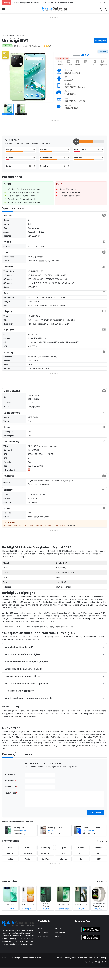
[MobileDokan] (54, 9)
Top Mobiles (43, 932)
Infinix (99, 853)
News (40, 928)
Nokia (10, 859)
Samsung (45, 847)
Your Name (10, 774)
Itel (81, 859)
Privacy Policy (70, 958)
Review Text (11, 793)
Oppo (63, 847)
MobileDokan (35, 958)
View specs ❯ (20, 833)
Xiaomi (28, 847)
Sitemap (103, 958)
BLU (99, 859)
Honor (10, 853)
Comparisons (60, 932)
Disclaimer (82, 958)
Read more (72, 525)
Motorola (28, 853)
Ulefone (63, 859)
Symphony (46, 853)
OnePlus (45, 859)
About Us (59, 958)
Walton (28, 859)
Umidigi (60, 65)
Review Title (11, 786)
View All (101, 841)
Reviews (58, 928)
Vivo (10, 847)
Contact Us (93, 958)
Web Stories (43, 936)
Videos (58, 936)
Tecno (63, 853)
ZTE (81, 853)
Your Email (10, 780)
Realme (98, 847)
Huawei (81, 847)
